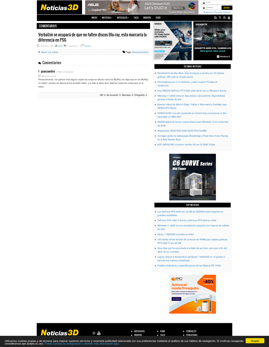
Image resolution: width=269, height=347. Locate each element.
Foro (158, 17)
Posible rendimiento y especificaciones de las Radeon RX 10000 (189, 265)
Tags (136, 17)
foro (162, 331)
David (60, 46)
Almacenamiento (140, 52)
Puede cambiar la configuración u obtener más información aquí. (82, 343)
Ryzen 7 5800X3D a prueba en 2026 (176, 234)
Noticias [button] (106, 17)
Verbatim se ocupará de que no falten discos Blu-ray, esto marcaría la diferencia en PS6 (92, 37)
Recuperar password (222, 12)
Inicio (96, 17)
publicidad (191, 335)
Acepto (255, 341)
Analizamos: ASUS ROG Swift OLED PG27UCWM (182, 130)
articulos (139, 331)
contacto (191, 331)
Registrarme (208, 12)
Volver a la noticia (49, 52)
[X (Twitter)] (220, 17)
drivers (138, 335)
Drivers (147, 17)
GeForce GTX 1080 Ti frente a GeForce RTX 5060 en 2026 (187, 220)
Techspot (87, 46)
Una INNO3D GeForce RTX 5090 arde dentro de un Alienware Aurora (192, 90)
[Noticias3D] (59, 7)
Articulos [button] (122, 17)
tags (162, 335)
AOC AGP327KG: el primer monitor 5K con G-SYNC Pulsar (186, 144)
